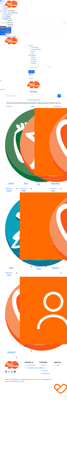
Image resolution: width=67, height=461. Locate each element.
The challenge (11, 10)
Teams (32, 106)
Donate (8, 32)
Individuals (9, 106)
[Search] (49, 67)
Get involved (8, 18)
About (6, 8)
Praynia (10, 14)
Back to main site (11, 36)
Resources (10, 24)
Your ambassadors (13, 12)
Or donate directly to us (33, 100)
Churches (10, 22)
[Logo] (11, 4)
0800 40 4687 (31, 365)
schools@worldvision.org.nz (34, 368)
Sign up (8, 29)
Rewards (10, 26)
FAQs (9, 16)
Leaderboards (45, 373)
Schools (10, 20)
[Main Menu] (0, 80)
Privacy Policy (20, 381)
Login (7, 34)
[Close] (3, 89)
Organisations (57, 106)
